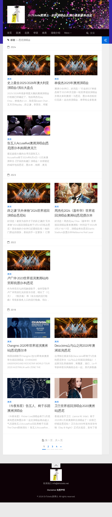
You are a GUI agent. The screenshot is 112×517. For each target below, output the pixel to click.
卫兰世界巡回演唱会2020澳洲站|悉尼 (75, 408)
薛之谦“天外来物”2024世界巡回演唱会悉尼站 (28, 213)
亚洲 (18, 33)
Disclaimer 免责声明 (56, 489)
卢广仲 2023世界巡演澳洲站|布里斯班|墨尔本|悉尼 (28, 280)
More (66, 33)
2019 (13, 309)
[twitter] (104, 62)
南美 (44, 33)
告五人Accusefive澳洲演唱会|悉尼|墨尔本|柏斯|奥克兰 (28, 145)
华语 (35, 33)
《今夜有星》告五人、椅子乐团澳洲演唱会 (28, 408)
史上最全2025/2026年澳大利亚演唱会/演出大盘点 (28, 85)
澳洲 (9, 78)
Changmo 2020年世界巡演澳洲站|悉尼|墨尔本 (27, 348)
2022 (13, 242)
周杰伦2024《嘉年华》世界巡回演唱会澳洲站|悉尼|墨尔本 (75, 213)
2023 (13, 175)
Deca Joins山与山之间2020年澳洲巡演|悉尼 (75, 348)
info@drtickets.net (60, 483)
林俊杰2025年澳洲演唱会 (72, 82)
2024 (13, 47)
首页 (9, 33)
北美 (27, 33)
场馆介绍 (55, 33)
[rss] (104, 70)
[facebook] (104, 66)
